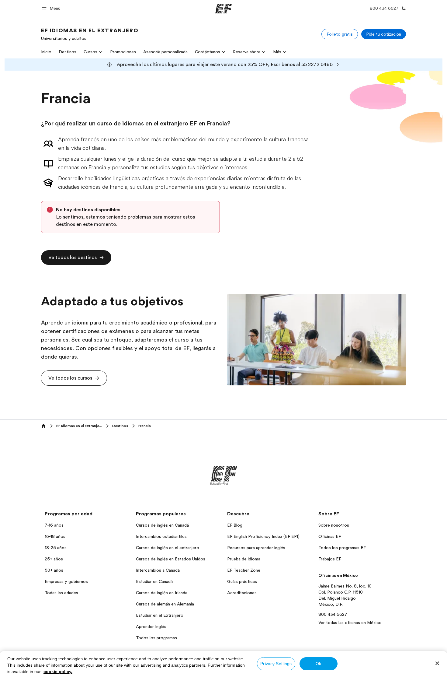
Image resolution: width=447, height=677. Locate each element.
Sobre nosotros (333, 525)
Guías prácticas (242, 581)
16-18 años (55, 536)
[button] (52, 8)
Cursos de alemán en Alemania (165, 604)
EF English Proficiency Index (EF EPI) (263, 536)
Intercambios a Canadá (158, 570)
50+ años (54, 570)
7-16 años (54, 525)
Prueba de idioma (243, 558)
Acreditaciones (242, 592)
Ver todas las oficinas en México (350, 622)
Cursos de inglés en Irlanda (161, 592)
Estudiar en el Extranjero (159, 615)
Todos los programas (156, 637)
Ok (318, 663)
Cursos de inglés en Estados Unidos (170, 558)
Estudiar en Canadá (154, 581)
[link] (89, 34)
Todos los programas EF (342, 547)
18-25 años (56, 547)
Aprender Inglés (151, 626)
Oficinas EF (329, 536)
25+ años (54, 558)
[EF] (223, 8)
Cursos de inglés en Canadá (162, 525)
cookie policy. (57, 671)
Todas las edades (61, 592)
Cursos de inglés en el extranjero (167, 547)
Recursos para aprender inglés (256, 547)
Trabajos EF (329, 558)
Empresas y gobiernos (66, 581)
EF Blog (234, 525)
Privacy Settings (276, 663)
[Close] (437, 663)
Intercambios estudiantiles (161, 536)
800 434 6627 (332, 614)
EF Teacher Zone (243, 570)
